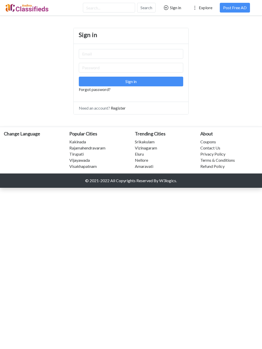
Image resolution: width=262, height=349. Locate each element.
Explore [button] (205, 7)
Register (118, 108)
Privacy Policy (212, 154)
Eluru (139, 154)
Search (146, 7)
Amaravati (144, 166)
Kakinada (77, 141)
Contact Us (210, 147)
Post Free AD (235, 7)
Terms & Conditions (217, 160)
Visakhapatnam (83, 166)
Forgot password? (95, 89)
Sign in (175, 7)
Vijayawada (79, 160)
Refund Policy (212, 166)
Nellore (141, 160)
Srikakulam (145, 141)
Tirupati (76, 154)
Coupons (208, 141)
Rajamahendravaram (87, 147)
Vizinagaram (146, 147)
